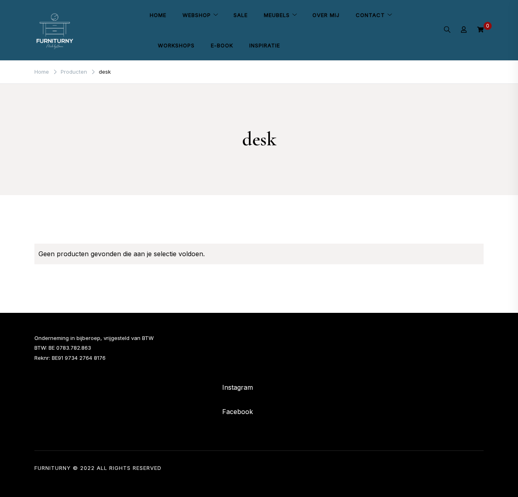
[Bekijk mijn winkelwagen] (480, 30)
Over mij (326, 15)
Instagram (237, 387)
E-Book (222, 45)
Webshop (197, 15)
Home (158, 15)
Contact (370, 15)
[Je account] (464, 30)
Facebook (237, 412)
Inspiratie (264, 45)
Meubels (277, 15)
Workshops (176, 45)
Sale (241, 15)
